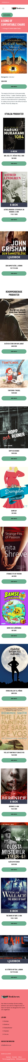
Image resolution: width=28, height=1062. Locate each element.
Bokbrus (6, 1024)
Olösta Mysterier (14, 862)
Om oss (6, 1034)
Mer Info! (14, 86)
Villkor (20, 1057)
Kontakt (14, 1057)
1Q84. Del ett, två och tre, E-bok (14, 156)
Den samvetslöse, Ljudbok (14, 266)
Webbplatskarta (21, 1059)
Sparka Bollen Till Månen (14, 691)
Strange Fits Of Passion (14, 574)
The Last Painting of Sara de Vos (14, 752)
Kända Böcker (8, 1028)
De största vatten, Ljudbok (14, 969)
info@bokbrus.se (5, 2)
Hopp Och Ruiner (14, 451)
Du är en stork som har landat (14, 344)
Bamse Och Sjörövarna (14, 628)
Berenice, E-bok (14, 806)
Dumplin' (14, 511)
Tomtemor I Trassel (14, 390)
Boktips (6, 1021)
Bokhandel (7, 15)
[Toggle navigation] (3, 8)
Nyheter (6, 1031)
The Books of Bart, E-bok (14, 916)
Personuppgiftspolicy (8, 1059)
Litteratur (11, 77)
